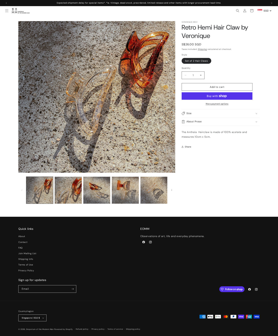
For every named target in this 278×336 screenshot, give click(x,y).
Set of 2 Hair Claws (196, 60)
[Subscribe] (72, 289)
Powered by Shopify (63, 329)
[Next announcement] (271, 3)
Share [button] (188, 146)
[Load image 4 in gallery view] (125, 190)
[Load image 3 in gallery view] (96, 190)
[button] (6, 10)
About (21, 236)
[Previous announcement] (6, 3)
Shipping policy (133, 329)
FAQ (20, 247)
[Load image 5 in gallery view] (153, 190)
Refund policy (82, 329)
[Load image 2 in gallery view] (68, 190)
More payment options (217, 103)
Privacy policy (98, 329)
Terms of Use (25, 264)
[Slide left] (21, 190)
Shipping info (25, 259)
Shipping (202, 49)
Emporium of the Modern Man (40, 329)
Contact (22, 242)
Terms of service (115, 329)
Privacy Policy (26, 270)
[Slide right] (171, 190)
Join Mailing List (27, 253)
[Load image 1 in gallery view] (39, 190)
